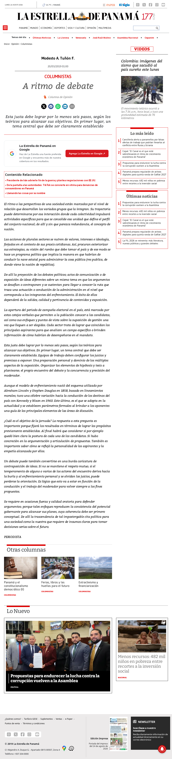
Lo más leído (142, 133)
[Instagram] (157, 4)
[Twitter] (44, 106)
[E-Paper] (108, 5)
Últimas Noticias (42, 37)
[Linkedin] (65, 106)
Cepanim (149, 37)
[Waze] (71, 748)
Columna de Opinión (60, 97)
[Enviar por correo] (72, 106)
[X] (144, 4)
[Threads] (138, 4)
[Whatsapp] (58, 106)
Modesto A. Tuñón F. (57, 58)
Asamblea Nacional (127, 37)
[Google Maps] (64, 748)
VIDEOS (142, 49)
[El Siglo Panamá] (124, 5)
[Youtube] (163, 4)
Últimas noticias (142, 196)
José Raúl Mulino (102, 37)
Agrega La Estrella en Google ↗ (87, 153)
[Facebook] (150, 4)
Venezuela (81, 37)
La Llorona (63, 37)
